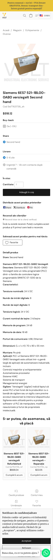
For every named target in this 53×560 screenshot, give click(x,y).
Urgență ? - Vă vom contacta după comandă (24, 166)
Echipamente (32, 30)
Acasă (6, 30)
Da (11, 126)
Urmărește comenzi (16, 507)
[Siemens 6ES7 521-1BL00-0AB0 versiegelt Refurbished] (14, 439)
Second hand (13, 142)
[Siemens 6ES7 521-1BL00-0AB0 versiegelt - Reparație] (39, 439)
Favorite (37, 505)
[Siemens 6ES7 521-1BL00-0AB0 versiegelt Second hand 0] (26, 62)
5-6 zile (11, 157)
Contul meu (37, 495)
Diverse (7, 33)
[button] (4, 15)
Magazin (17, 30)
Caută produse (16, 495)
